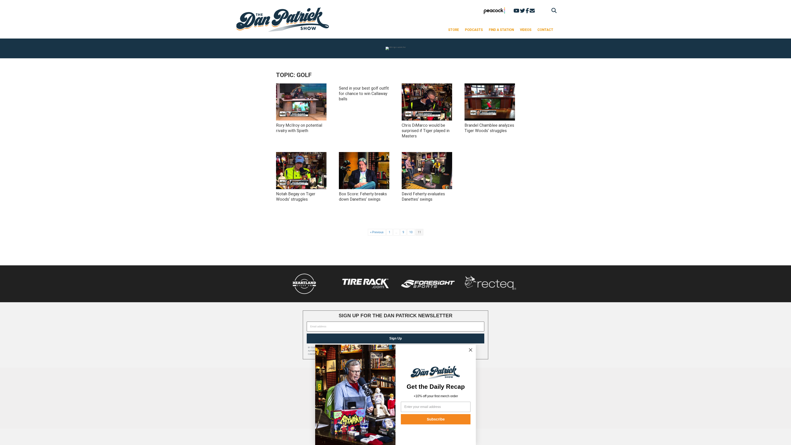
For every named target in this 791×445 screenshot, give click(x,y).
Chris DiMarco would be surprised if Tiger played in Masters (425, 130)
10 (411, 232)
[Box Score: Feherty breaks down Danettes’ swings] (364, 170)
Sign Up (395, 338)
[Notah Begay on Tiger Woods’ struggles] (301, 170)
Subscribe (436, 419)
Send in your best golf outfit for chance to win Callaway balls (364, 93)
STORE (453, 30)
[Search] (553, 10)
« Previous (377, 232)
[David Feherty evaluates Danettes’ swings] (427, 170)
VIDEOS (525, 30)
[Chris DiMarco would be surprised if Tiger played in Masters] (427, 102)
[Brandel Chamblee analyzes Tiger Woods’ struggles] (490, 102)
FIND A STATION (501, 30)
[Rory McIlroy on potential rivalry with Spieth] (301, 102)
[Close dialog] (470, 350)
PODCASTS (474, 30)
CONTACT (545, 30)
